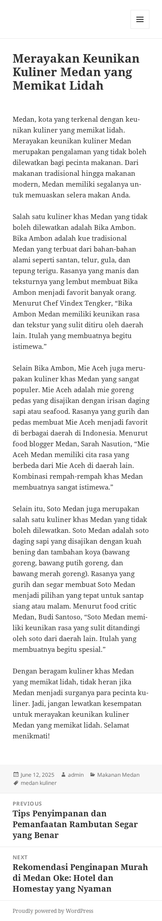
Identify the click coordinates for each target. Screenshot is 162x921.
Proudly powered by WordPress (53, 911)
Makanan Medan (118, 775)
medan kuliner (39, 783)
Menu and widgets (140, 28)
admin (76, 775)
